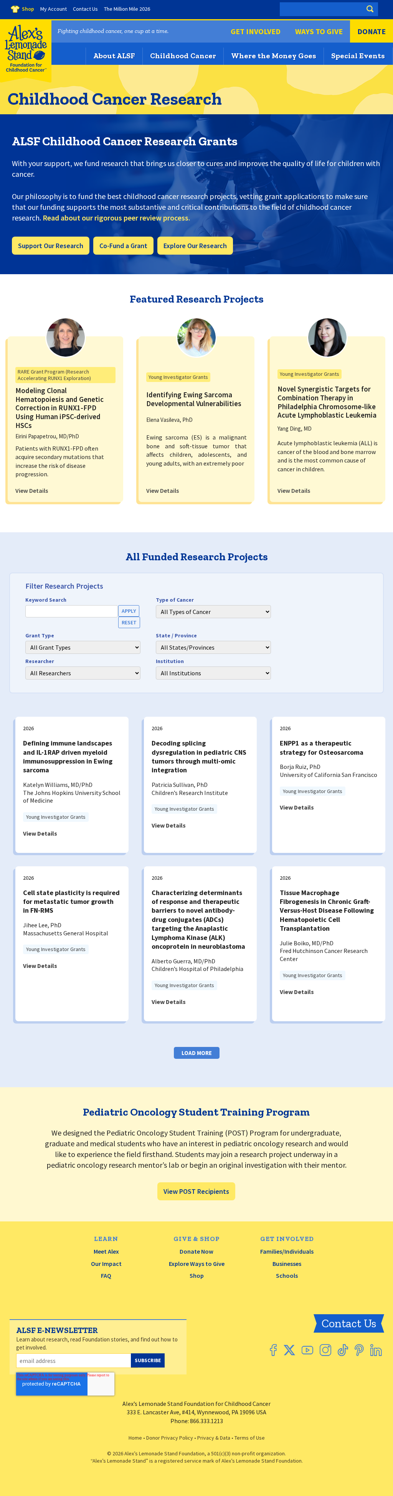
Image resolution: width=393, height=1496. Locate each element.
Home (135, 1437)
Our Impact (106, 1263)
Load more (197, 1053)
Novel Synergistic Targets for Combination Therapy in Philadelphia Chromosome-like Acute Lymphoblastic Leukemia (326, 402)
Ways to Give (319, 31)
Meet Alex (106, 1251)
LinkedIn (376, 1350)
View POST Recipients (196, 1191)
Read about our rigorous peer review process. (116, 217)
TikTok (343, 1350)
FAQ (106, 1275)
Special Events (358, 55)
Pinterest (359, 1350)
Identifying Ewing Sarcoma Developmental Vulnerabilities (193, 399)
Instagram (325, 1350)
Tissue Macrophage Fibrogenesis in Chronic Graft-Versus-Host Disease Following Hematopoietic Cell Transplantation (327, 910)
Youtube (307, 1350)
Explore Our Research (195, 245)
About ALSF (114, 55)
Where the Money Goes (273, 55)
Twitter (289, 1350)
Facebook (273, 1350)
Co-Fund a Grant (123, 245)
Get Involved (256, 31)
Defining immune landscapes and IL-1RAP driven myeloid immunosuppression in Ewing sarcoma (67, 756)
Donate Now (196, 1251)
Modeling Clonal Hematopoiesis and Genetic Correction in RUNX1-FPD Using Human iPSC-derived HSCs (59, 408)
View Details (31, 490)
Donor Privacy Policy (169, 1437)
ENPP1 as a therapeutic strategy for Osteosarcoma (321, 747)
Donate (371, 31)
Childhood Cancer (183, 55)
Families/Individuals (287, 1251)
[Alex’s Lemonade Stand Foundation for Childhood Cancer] (25, 80)
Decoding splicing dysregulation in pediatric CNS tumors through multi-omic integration (199, 756)
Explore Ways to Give (197, 1263)
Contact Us (349, 1323)
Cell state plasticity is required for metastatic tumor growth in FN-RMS (71, 901)
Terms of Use (249, 1437)
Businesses (286, 1263)
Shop (197, 1275)
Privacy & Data (213, 1437)
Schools (287, 1275)
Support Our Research (50, 245)
